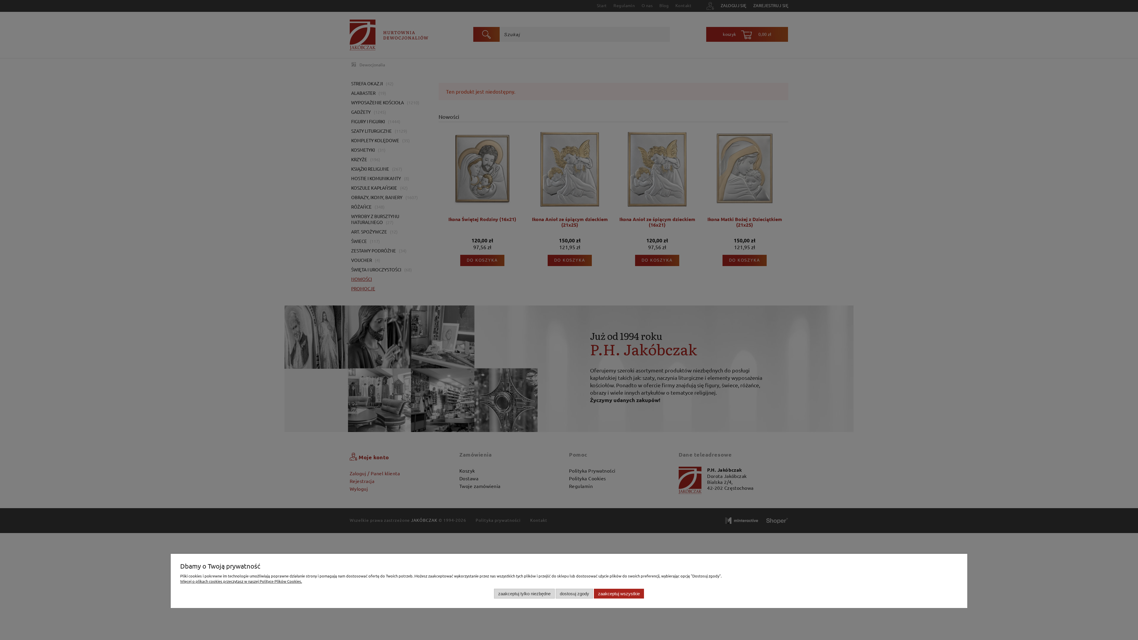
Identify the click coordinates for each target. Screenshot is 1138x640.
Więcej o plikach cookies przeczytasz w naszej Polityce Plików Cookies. (241, 581)
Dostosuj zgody (574, 593)
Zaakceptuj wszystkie (619, 593)
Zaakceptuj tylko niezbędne (524, 593)
